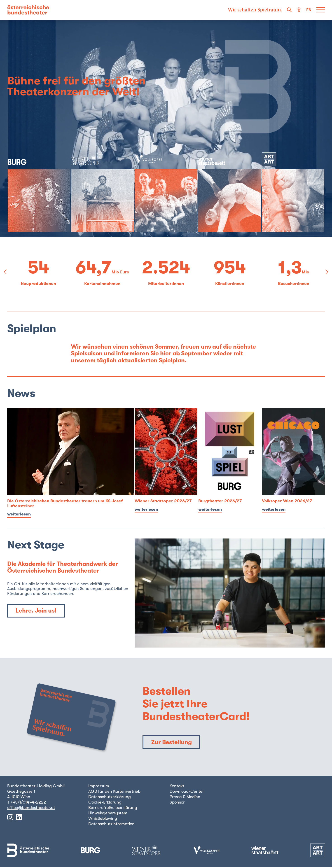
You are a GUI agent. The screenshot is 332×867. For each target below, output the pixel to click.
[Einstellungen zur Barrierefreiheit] (299, 10)
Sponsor (177, 802)
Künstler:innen (166, 283)
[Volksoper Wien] (166, 192)
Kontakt (177, 785)
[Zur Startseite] (28, 10)
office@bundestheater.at (31, 807)
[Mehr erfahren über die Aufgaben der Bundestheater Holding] (255, 10)
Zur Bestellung (171, 742)
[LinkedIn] (19, 817)
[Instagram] (10, 817)
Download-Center (187, 791)
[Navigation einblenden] (320, 10)
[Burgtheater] (39, 192)
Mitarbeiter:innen (102, 283)
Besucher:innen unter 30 (293, 283)
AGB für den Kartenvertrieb (114, 791)
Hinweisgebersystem (107, 813)
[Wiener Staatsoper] (102, 192)
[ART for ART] (293, 192)
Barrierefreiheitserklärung (112, 807)
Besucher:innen (229, 283)
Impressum (98, 785)
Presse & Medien (185, 796)
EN (308, 10)
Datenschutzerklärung (109, 796)
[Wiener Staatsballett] (229, 192)
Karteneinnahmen (38, 283)
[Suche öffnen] (289, 10)
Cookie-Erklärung (105, 802)
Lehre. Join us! (36, 610)
